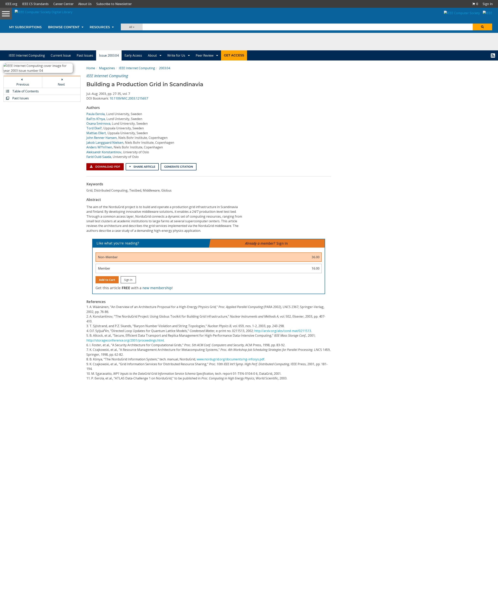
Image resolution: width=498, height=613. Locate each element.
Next (61, 84)
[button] (475, 4)
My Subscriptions (25, 27)
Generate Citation (178, 166)
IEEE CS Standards (35, 4)
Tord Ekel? (94, 128)
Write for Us (176, 55)
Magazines (107, 68)
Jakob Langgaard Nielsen (104, 142)
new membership (157, 287)
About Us (85, 4)
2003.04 (164, 68)
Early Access (133, 55)
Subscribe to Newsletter (114, 4)
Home (90, 68)
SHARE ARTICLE (144, 166)
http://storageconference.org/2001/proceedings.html (125, 340)
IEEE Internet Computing (27, 55)
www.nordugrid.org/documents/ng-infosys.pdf (230, 359)
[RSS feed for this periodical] (493, 55)
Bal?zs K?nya (95, 119)
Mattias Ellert (96, 133)
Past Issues (85, 55)
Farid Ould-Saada (98, 157)
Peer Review (205, 55)
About (153, 55)
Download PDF (107, 166)
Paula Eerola (95, 114)
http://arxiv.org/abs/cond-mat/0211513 (282, 331)
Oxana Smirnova (98, 123)
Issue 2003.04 (109, 55)
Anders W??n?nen (99, 147)
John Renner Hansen (101, 138)
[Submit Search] (482, 27)
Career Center (63, 4)
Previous (22, 84)
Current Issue (61, 55)
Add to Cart (107, 280)
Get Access (234, 55)
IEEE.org (11, 4)
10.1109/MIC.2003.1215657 (129, 98)
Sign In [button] (488, 4)
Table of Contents (25, 91)
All (131, 27)
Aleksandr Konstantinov (103, 152)
